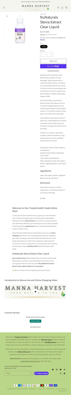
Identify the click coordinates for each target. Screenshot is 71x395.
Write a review (35, 321)
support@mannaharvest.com (30, 361)
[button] (4, 8)
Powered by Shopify (23, 388)
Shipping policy (62, 390)
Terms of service (51, 388)
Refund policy (33, 388)
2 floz (44, 46)
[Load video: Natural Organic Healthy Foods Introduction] (35, 291)
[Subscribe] (31, 373)
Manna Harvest (14, 388)
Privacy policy (41, 388)
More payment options (53, 70)
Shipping (42, 34)
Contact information (61, 388)
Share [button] (43, 198)
